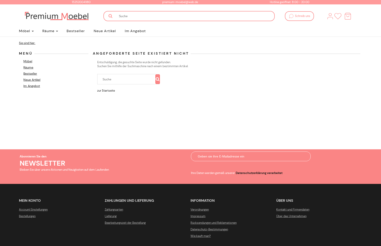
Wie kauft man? (200, 236)
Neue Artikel (31, 80)
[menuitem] (30, 31)
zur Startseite (106, 90)
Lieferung (111, 216)
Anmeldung (224, 166)
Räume (28, 67)
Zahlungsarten (114, 209)
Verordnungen (199, 209)
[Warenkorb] (348, 16)
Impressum (197, 216)
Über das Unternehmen (291, 216)
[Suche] (110, 16)
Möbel (27, 61)
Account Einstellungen (33, 209)
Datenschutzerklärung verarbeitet (259, 173)
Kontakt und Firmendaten (292, 209)
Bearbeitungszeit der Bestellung (125, 223)
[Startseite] (57, 16)
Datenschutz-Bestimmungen (209, 229)
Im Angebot (31, 86)
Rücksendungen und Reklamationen (213, 223)
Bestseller (30, 74)
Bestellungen (27, 216)
